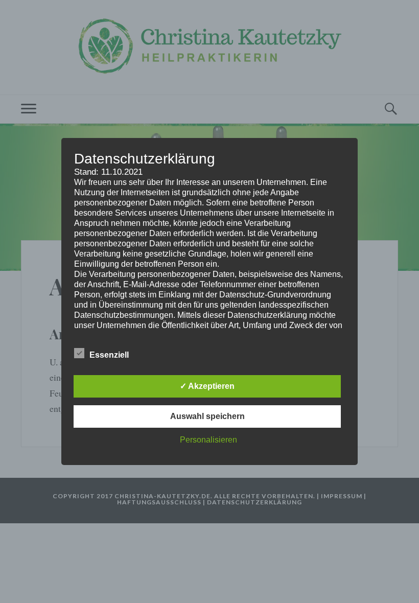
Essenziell (109, 355)
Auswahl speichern (207, 416)
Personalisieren (208, 439)
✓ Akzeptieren (207, 386)
